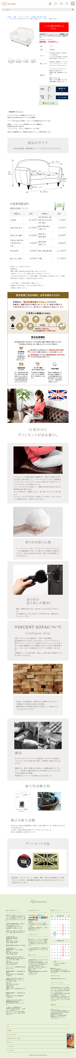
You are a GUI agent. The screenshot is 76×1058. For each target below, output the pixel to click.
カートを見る (10, 1050)
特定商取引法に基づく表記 (13, 1038)
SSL (59, 996)
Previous (10, 37)
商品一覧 (9, 1042)
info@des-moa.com (60, 1016)
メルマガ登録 (10, 1046)
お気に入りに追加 (49, 103)
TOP (8, 1026)
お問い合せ (62, 89)
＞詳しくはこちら (32, 930)
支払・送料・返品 (11, 1034)
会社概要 (9, 1030)
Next (33, 37)
